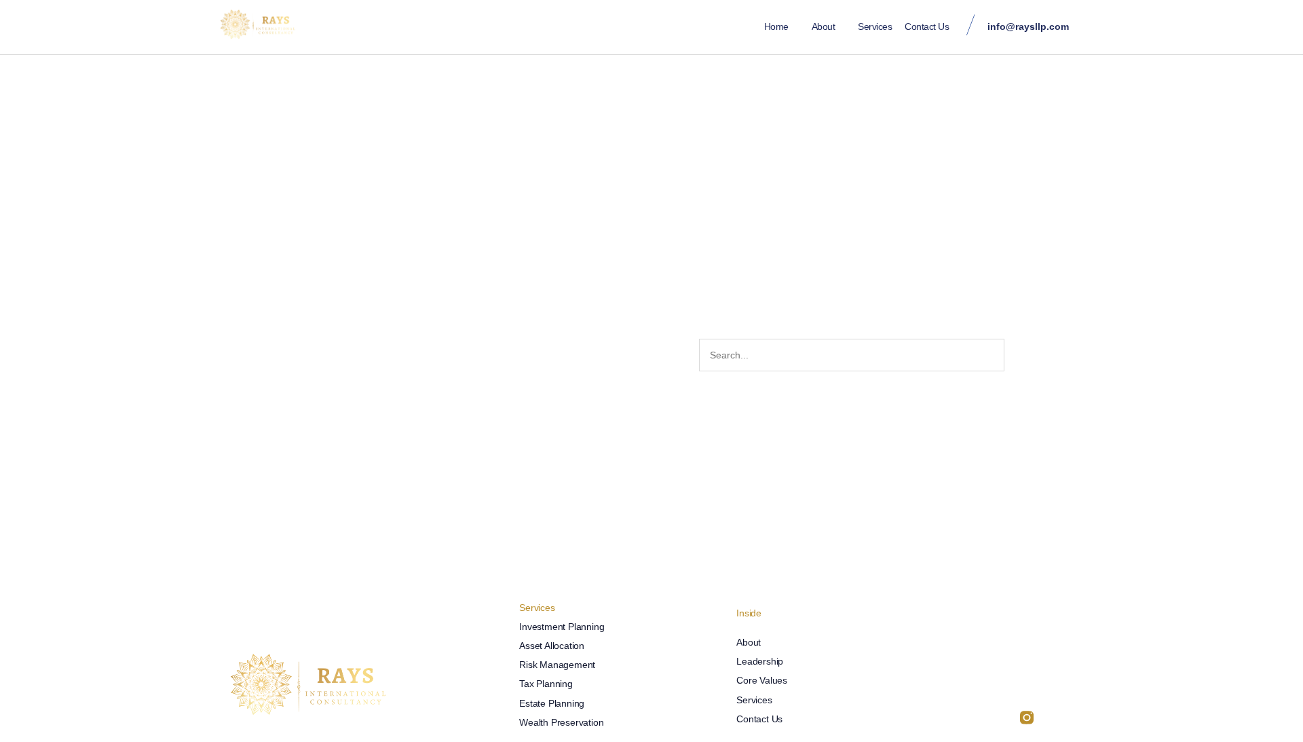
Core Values (761, 680)
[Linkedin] (987, 717)
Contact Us (927, 26)
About (823, 26)
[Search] (1019, 355)
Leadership (759, 661)
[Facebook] (1007, 717)
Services (875, 26)
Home (776, 26)
